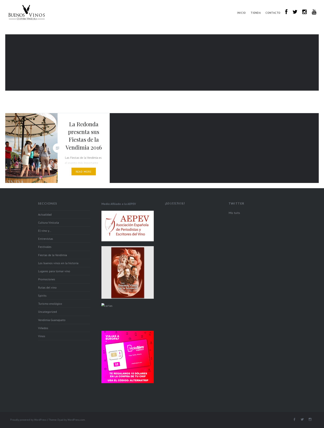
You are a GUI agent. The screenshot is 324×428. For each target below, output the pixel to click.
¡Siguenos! (175, 203)
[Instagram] (310, 419)
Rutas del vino (47, 287)
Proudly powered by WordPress (28, 419)
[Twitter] (302, 419)
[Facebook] (294, 419)
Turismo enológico (50, 303)
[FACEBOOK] (286, 12)
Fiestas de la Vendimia (52, 255)
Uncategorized (47, 312)
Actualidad (45, 214)
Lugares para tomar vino (54, 271)
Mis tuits (234, 213)
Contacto (273, 12)
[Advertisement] (162, 62)
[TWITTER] (295, 12)
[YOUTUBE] (314, 12)
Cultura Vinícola (48, 222)
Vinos (41, 336)
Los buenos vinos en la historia (58, 263)
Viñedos (43, 328)
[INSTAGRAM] (304, 12)
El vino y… (44, 230)
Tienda (256, 12)
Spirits (42, 295)
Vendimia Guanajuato (51, 320)
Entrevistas (45, 239)
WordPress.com (76, 419)
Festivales (44, 247)
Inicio (241, 12)
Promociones (46, 279)
